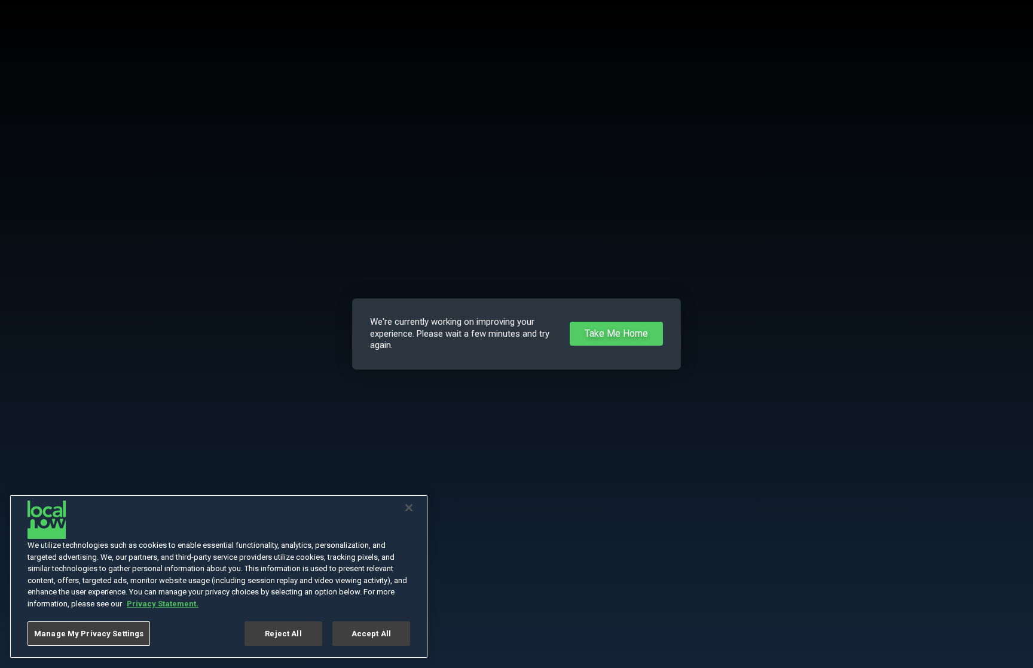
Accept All (371, 633)
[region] (219, 576)
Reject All (283, 633)
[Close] (409, 508)
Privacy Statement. (162, 603)
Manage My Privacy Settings (88, 633)
